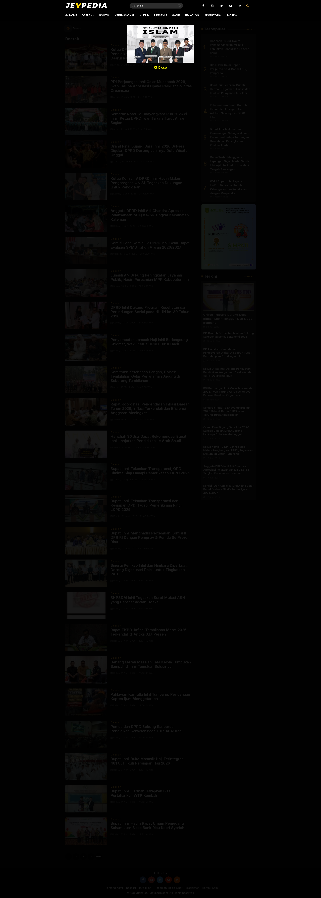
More (231, 15)
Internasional (124, 15)
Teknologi (191, 15)
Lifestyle (160, 15)
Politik (104, 15)
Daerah (87, 15)
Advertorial (213, 15)
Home (73, 15)
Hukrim (144, 15)
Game (176, 15)
